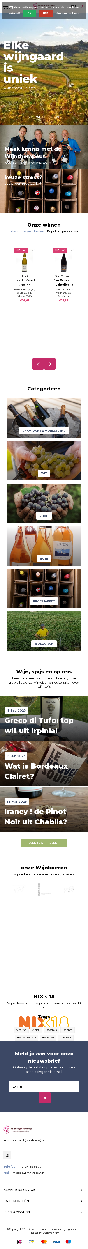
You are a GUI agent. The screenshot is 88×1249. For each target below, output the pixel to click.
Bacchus (51, 1029)
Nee (45, 13)
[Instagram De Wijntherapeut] (7, 1155)
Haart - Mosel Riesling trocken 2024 (24, 282)
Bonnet (67, 1029)
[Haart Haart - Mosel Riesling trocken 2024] (24, 261)
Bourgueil (48, 1037)
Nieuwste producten (27, 231)
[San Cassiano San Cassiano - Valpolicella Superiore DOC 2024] (63, 261)
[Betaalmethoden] (20, 1242)
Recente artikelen (42, 843)
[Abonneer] (45, 1097)
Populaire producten (62, 231)
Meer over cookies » (67, 13)
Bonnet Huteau (26, 1037)
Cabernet (65, 1037)
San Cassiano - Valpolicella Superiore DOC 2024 (63, 282)
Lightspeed (73, 1229)
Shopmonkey (50, 1232)
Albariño (21, 1029)
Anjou (36, 1029)
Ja (29, 13)
